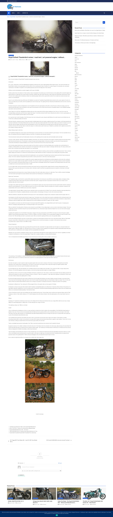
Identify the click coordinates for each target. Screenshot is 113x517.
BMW (76, 79)
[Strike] (28, 471)
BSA (75, 81)
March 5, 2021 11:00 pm (14, 59)
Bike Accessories (78, 74)
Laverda (76, 114)
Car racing (77, 88)
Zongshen (77, 140)
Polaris (76, 123)
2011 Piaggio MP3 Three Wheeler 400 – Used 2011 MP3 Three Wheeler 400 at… (23, 441)
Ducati (76, 92)
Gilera (76, 95)
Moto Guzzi (77, 116)
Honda (76, 99)
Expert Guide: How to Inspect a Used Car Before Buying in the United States (89, 33)
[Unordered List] (31, 471)
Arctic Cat (77, 59)
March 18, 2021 (86, 504)
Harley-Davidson (78, 97)
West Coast (77, 137)
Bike (13, 12)
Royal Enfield (11, 55)
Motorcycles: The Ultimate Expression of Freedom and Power (87, 40)
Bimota (76, 76)
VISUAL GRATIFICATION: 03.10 (16, 501)
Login (61, 463)
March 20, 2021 (62, 504)
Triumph (76, 130)
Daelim (76, 90)
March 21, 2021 (37, 504)
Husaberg (77, 100)
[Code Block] (34, 471)
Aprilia (76, 57)
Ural (75, 132)
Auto (76, 60)
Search (104, 22)
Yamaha (76, 138)
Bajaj (76, 64)
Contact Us (25, 12)
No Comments (29, 59)
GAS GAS (76, 93)
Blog (76, 78)
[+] (39, 470)
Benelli (76, 66)
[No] (111, 513)
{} (37, 470)
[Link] (36, 471)
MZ (75, 119)
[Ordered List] (29, 471)
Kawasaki (76, 109)
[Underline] (26, 471)
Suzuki (76, 128)
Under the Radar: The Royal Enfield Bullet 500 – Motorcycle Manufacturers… (68, 502)
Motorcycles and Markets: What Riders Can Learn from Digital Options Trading (90, 30)
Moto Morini (77, 118)
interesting (77, 107)
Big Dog (76, 69)
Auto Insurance (78, 62)
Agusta (77, 72)
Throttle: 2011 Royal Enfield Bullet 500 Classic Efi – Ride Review (93, 502)
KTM (76, 111)
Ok (56, 515)
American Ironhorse (79, 55)
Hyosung (76, 104)
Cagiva (76, 85)
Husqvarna (77, 102)
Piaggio (76, 121)
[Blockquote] (32, 471)
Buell (76, 83)
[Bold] (23, 471)
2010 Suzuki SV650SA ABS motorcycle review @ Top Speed (58, 440)
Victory (76, 135)
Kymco (76, 112)
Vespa (76, 133)
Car (18, 12)
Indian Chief (77, 105)
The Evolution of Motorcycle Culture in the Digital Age (85, 42)
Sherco (76, 126)
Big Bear (76, 67)
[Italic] (24, 471)
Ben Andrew (22, 59)
